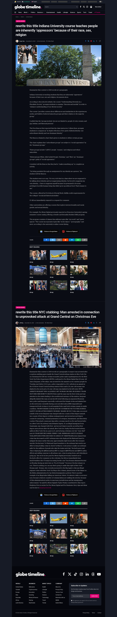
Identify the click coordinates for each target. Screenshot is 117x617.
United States (21, 21)
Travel (90, 12)
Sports (79, 12)
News (20, 12)
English (35, 1)
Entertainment (50, 12)
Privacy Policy (74, 602)
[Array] (38, 255)
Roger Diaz (22, 41)
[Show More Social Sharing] (100, 41)
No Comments (41, 41)
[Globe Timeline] (28, 6)
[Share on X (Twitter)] (88, 41)
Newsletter (98, 7)
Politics (33, 12)
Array (31, 262)
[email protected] (45, 488)
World (25, 12)
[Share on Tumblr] (96, 41)
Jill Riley (21, 322)
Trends (98, 12)
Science (72, 12)
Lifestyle (65, 12)
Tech (84, 12)
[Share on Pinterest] (91, 41)
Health (59, 12)
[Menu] (15, 12)
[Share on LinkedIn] (94, 41)
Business (40, 12)
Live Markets (27, 1)
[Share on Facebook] (85, 41)
